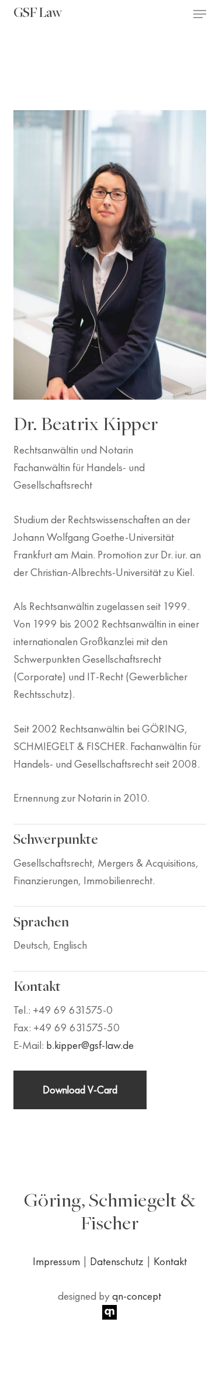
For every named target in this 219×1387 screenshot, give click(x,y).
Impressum (56, 1261)
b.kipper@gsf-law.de (90, 1045)
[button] (199, 14)
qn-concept (136, 1296)
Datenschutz (117, 1261)
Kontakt (170, 1261)
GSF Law (37, 14)
